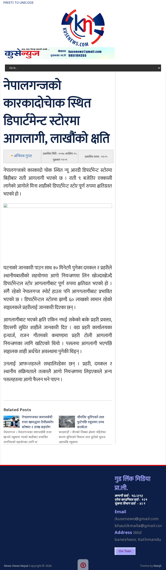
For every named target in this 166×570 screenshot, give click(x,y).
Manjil (157, 566)
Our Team (125, 551)
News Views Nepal (16, 566)
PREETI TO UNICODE (18, 2)
